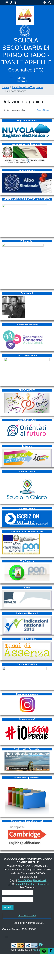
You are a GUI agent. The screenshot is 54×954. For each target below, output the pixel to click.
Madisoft (38, 949)
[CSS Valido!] (31, 945)
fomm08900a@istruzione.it (32, 880)
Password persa (27, 915)
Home (5, 87)
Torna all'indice (43, 110)
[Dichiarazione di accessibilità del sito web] (41, 945)
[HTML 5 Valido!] (18, 945)
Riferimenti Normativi (16, 110)
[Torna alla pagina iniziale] (25, 15)
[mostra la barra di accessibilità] (44, 951)
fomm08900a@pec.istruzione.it (32, 884)
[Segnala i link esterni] (51, 951)
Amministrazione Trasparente (27, 87)
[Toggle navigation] (6, 938)
